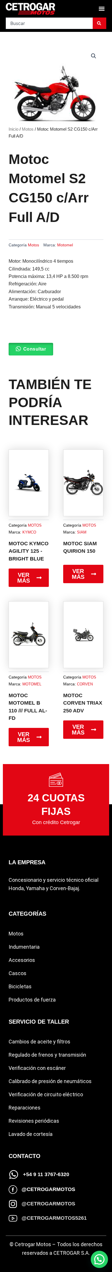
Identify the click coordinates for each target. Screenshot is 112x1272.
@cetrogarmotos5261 (54, 1218)
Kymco (29, 532)
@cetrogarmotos (48, 1189)
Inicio (13, 129)
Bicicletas (20, 986)
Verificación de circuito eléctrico (46, 1094)
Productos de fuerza (32, 1000)
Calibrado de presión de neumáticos (50, 1081)
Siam (81, 532)
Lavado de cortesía (31, 1134)
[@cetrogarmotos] (13, 1189)
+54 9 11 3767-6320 (46, 1174)
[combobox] (49, 23)
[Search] (99, 23)
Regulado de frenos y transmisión (47, 1055)
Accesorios (22, 960)
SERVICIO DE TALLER (39, 1021)
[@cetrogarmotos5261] (13, 1218)
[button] (101, 8)
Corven (85, 684)
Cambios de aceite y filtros (39, 1042)
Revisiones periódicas (34, 1121)
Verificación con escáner (37, 1068)
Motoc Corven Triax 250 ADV (82, 703)
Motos (28, 129)
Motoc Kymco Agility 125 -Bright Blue (29, 551)
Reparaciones (24, 1108)
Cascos (17, 973)
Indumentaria (24, 947)
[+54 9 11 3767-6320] (14, 1174)
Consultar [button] (34, 349)
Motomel (65, 245)
